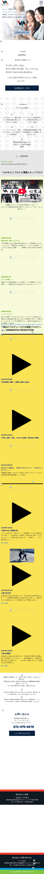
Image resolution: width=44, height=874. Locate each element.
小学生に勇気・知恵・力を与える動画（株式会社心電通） (20, 438)
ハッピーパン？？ (6, 314)
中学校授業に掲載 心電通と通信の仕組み (15, 382)
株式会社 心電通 (21, 872)
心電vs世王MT (6, 593)
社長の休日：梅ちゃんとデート (11, 241)
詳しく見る (4, 542)
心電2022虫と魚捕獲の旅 (9, 530)
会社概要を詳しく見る (22, 88)
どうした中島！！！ (7, 279)
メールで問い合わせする (22, 733)
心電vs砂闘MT (6, 653)
